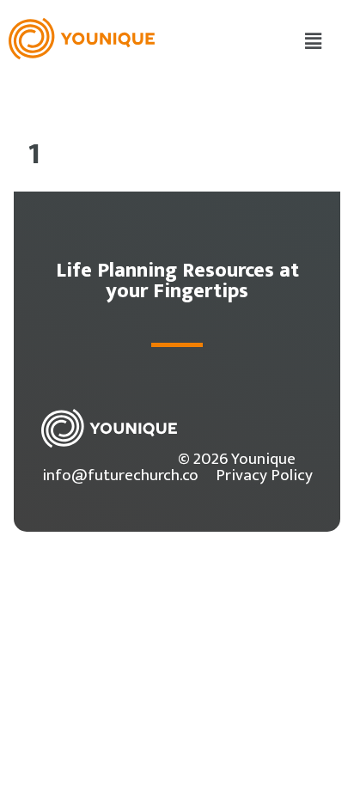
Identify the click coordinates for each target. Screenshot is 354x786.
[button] (313, 42)
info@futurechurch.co (120, 475)
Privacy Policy (264, 475)
